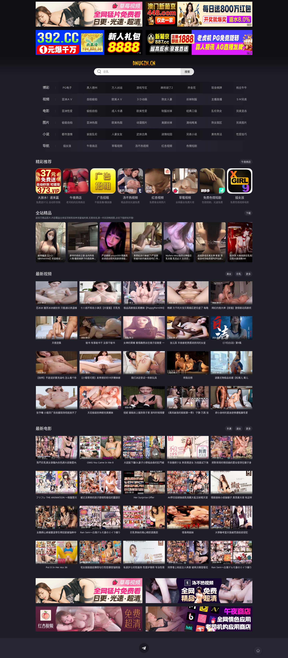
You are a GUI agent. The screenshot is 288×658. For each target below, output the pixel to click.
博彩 (46, 87)
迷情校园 (167, 134)
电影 (46, 111)
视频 (46, 99)
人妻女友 (117, 134)
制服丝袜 (167, 111)
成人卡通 (117, 111)
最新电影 (44, 428)
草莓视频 (117, 146)
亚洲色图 (92, 122)
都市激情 (67, 134)
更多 (248, 273)
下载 (248, 213)
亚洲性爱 (67, 111)
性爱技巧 (241, 134)
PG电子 (67, 87)
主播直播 (216, 99)
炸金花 (192, 87)
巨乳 (238, 273)
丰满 (229, 428)
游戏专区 (141, 87)
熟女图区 (216, 122)
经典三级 (191, 111)
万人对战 (117, 87)
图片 (46, 122)
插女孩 (67, 146)
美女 (229, 273)
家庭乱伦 (92, 134)
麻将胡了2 (167, 87)
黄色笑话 (216, 134)
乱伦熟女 (216, 111)
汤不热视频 (141, 146)
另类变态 (241, 111)
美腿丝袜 (167, 122)
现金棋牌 (216, 87)
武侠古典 (141, 134)
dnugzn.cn (144, 63)
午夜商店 (92, 146)
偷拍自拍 (92, 111)
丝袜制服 (191, 99)
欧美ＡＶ (117, 99)
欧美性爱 (141, 111)
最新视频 (44, 273)
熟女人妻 (167, 99)
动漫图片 (141, 122)
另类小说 (191, 134)
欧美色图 (117, 122)
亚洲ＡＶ (67, 99)
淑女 (238, 428)
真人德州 (92, 87)
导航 (46, 146)
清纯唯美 (191, 122)
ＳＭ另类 (241, 99)
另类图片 (241, 122)
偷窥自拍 (67, 122)
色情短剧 (191, 146)
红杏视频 (167, 146)
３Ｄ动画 (141, 99)
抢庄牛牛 (241, 87)
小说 (46, 134)
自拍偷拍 (92, 99)
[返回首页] (258, 651)
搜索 (187, 72)
